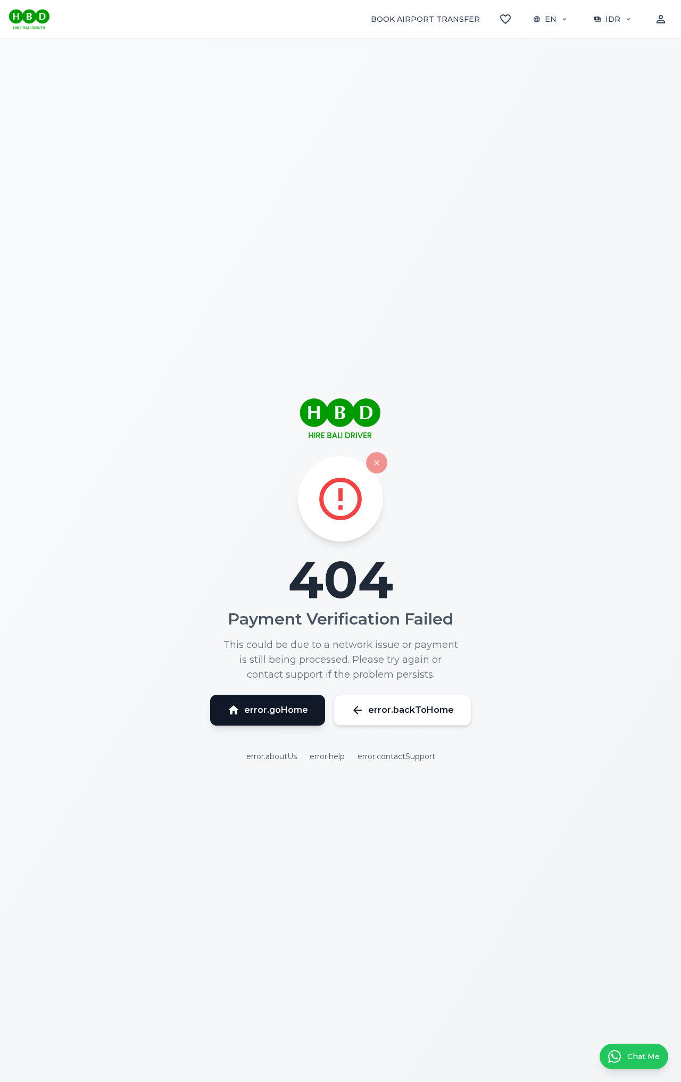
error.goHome (267, 710)
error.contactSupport (396, 756)
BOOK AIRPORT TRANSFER (425, 19)
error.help (327, 756)
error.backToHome (402, 710)
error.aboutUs (271, 756)
